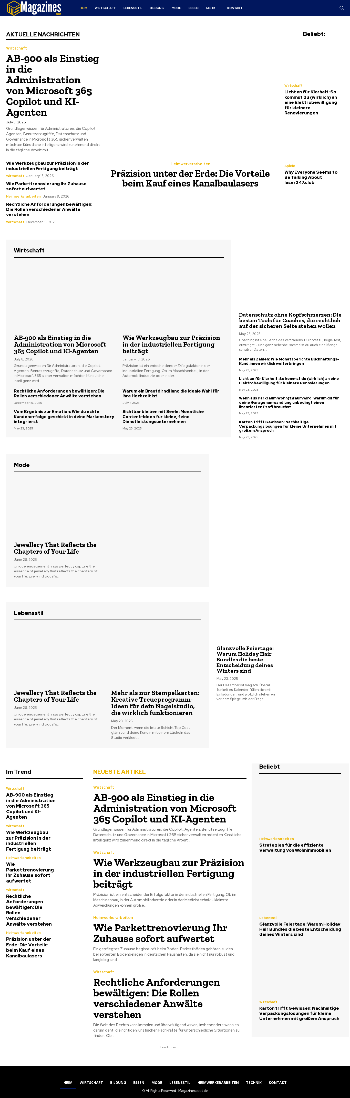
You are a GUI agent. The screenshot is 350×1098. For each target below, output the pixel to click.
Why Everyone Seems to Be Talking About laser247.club (310, 177)
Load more (168, 1047)
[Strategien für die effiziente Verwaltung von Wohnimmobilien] (300, 806)
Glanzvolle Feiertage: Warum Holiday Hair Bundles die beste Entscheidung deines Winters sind (245, 659)
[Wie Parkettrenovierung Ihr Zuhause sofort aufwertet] (71, 867)
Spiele (289, 166)
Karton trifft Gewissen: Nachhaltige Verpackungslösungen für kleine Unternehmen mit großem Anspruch (287, 426)
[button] (341, 7)
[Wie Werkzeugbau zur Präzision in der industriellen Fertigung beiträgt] (172, 296)
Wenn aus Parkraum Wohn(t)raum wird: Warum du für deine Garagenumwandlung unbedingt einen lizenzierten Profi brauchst (289, 402)
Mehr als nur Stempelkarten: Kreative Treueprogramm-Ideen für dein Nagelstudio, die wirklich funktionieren (155, 703)
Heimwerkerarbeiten (23, 196)
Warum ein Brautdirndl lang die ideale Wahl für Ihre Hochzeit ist (170, 393)
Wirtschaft (16, 48)
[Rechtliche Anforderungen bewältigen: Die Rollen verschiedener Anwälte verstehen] (71, 899)
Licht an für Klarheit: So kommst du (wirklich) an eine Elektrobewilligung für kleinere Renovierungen (310, 102)
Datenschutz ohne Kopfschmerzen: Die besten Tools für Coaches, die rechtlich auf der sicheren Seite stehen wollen (290, 320)
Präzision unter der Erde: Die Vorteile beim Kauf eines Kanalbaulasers (190, 178)
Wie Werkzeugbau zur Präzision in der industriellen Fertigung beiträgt (47, 165)
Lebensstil (268, 917)
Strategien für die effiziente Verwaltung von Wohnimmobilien (295, 847)
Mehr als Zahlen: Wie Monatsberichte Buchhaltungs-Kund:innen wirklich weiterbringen (289, 361)
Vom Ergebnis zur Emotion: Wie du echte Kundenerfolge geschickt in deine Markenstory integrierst (64, 416)
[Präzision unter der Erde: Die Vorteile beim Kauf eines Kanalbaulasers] (192, 93)
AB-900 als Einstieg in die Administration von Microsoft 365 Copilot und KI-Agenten (52, 85)
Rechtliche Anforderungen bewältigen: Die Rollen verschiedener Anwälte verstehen (49, 209)
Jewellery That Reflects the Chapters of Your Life (55, 548)
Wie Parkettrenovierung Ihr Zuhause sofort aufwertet (46, 186)
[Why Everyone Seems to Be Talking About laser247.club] (314, 141)
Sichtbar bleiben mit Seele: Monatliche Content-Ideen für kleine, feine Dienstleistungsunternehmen (163, 416)
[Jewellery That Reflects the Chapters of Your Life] (59, 507)
